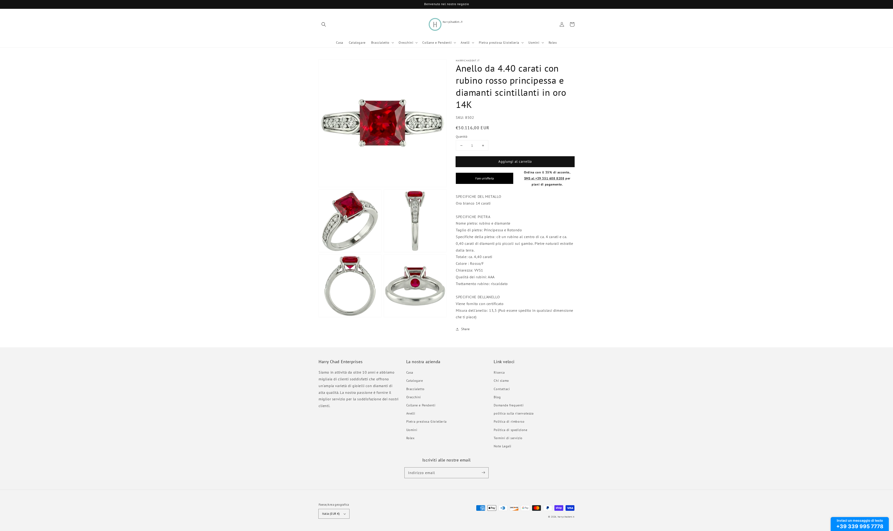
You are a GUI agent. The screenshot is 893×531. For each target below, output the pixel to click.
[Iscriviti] (483, 473)
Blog (497, 397)
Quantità (461, 137)
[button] (324, 24)
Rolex (410, 438)
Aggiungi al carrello (515, 161)
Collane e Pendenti (421, 405)
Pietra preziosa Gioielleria (426, 421)
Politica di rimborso (509, 421)
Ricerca (499, 372)
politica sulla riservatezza (513, 413)
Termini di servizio (508, 438)
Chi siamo (501, 380)
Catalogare (414, 380)
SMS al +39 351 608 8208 (544, 178)
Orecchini (413, 397)
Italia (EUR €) (331, 514)
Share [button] (465, 329)
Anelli (410, 413)
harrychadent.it (566, 516)
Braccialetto (415, 389)
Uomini (411, 430)
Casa (409, 372)
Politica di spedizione (510, 430)
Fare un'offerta (484, 178)
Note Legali (502, 446)
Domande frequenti (508, 405)
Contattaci (502, 389)
